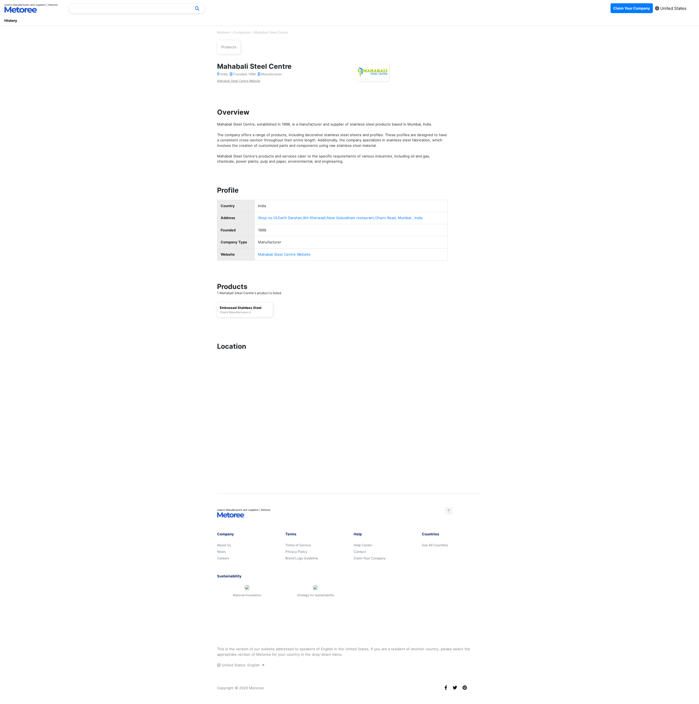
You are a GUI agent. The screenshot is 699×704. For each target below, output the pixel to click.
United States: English (241, 665)
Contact (360, 552)
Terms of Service (298, 545)
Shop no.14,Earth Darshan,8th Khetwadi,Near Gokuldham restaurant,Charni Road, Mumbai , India (340, 218)
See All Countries (435, 545)
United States (672, 8)
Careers (223, 558)
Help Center (363, 545)
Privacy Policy (296, 552)
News (221, 552)
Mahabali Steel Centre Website (238, 81)
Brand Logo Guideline (301, 558)
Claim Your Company (370, 558)
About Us (224, 545)
